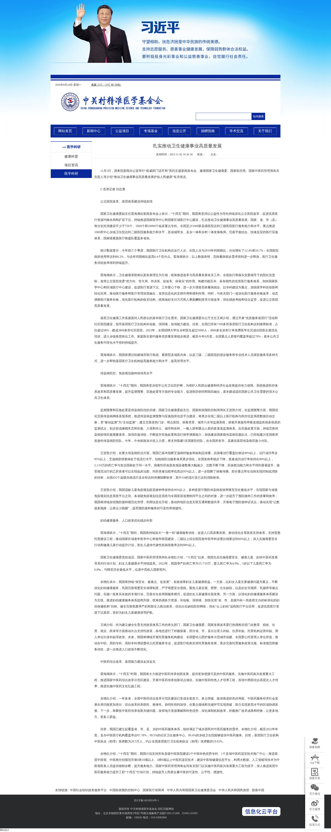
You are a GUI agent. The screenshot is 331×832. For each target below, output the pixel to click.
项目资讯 (71, 165)
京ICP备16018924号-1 (146, 800)
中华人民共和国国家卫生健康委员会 (191, 790)
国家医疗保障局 (153, 790)
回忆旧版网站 (166, 808)
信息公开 (179, 131)
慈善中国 (258, 790)
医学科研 (71, 173)
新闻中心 (94, 131)
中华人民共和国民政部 (234, 790)
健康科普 (71, 156)
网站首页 (65, 131)
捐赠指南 (208, 131)
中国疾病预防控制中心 (124, 790)
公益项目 (122, 131)
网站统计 (4, 830)
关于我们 (265, 131)
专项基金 (151, 131)
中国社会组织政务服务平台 (88, 790)
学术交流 (236, 131)
